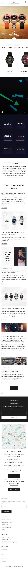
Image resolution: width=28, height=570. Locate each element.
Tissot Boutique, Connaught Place (9, 542)
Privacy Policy (4, 524)
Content (3, 529)
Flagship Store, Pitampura (7, 537)
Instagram (3, 561)
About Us (3, 551)
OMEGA (3, 33)
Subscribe (14, 417)
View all (14, 388)
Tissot (3, 47)
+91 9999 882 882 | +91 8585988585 (14, 462)
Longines (17, 47)
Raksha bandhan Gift (6, 268)
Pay (2, 554)
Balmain (3, 333)
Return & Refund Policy (6, 522)
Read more (4, 207)
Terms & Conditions (6, 527)
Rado (10, 47)
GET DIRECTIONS (14, 476)
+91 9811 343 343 (14, 485)
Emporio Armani (5, 367)
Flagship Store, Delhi (6, 539)
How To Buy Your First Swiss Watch (12, 308)
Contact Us (4, 549)
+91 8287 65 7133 (14, 471)
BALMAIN (25, 47)
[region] (14, 22)
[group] (14, 95)
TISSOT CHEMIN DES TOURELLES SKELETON (9, 71)
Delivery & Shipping (6, 519)
